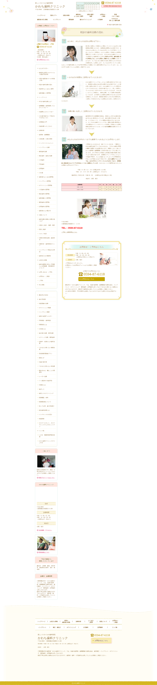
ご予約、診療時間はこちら (69, 232)
